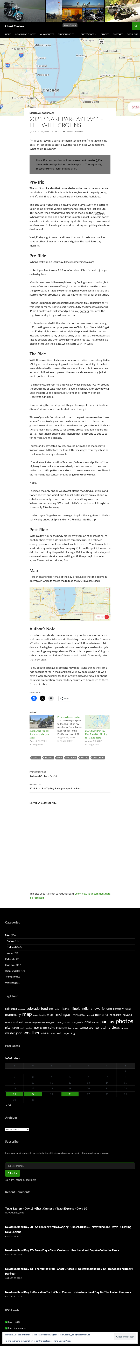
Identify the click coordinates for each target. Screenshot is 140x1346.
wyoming (69, 1033)
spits (51, 1027)
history (57, 1009)
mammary (13, 1014)
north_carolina (63, 1022)
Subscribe (12, 1173)
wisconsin (98, 758)
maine (128, 1008)
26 (70, 1094)
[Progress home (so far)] (71, 729)
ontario (95, 1022)
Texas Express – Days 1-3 (72, 1208)
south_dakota (40, 1027)
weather (32, 1032)
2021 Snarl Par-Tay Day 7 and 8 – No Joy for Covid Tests (96, 734)
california (11, 1008)
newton (28, 1022)
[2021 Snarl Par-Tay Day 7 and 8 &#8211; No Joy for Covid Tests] (97, 722)
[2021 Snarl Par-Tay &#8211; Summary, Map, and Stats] (42, 722)
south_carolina (26, 1028)
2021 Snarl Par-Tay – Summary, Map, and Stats (40, 734)
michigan (71, 758)
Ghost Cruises (14, 26)
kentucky (118, 1008)
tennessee (86, 1027)
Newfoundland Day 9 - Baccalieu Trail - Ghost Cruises (38, 1292)
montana (101, 1015)
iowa (97, 1008)
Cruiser (10, 941)
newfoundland (14, 1022)
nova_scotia (77, 1022)
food (44, 1008)
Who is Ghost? (47, 34)
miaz (50, 1015)
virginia (124, 1028)
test (96, 1027)
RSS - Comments (16, 1327)
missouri (90, 1015)
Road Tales (48, 113)
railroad (15, 1027)
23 (14, 1094)
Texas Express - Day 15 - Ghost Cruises (28, 1208)
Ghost (57, 131)
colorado (33, 1008)
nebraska (115, 1015)
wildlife (45, 1033)
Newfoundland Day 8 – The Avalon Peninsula (103, 1292)
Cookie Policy (65, 1341)
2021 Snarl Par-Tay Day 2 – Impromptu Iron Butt (55, 786)
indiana (49, 758)
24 (33, 1094)
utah (104, 1027)
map (59, 758)
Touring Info (11, 976)
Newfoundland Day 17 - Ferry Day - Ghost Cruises (36, 1250)
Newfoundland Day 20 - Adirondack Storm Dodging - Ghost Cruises (46, 1226)
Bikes (7, 935)
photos (124, 1020)
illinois (36, 758)
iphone (107, 1008)
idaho (65, 1008)
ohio (88, 1022)
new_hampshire (38, 1022)
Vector (10, 953)
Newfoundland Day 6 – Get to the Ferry (95, 1250)
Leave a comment (75, 131)
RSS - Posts (14, 1321)
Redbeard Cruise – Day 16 (43, 774)
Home (8, 34)
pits (7, 1027)
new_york (51, 1022)
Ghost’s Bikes (87, 34)
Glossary (118, 34)
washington (13, 1033)
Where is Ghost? (66, 34)
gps (51, 1008)
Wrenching (10, 982)
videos (114, 1027)
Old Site (105, 34)
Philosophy (10, 959)
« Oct (8, 1105)
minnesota (79, 1014)
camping (21, 1009)
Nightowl (35, 113)
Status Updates (12, 971)
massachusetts (39, 1015)
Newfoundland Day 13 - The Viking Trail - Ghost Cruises (39, 1268)
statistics (61, 1027)
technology (73, 1028)
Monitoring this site (25, 34)
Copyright (132, 34)
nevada (127, 1015)
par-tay (84, 758)
